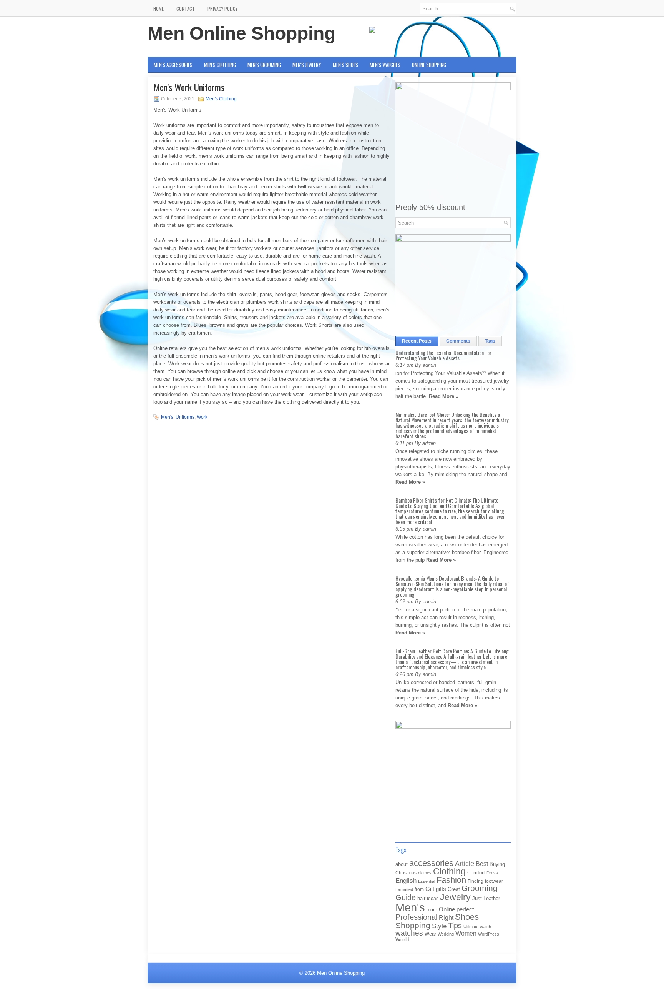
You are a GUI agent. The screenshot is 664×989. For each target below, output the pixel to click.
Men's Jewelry (306, 64)
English (406, 880)
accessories (431, 863)
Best (482, 863)
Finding (475, 881)
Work (202, 417)
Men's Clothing (220, 64)
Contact (185, 8)
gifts (441, 889)
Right (446, 917)
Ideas (432, 898)
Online (447, 909)
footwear (494, 881)
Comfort (476, 873)
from (419, 889)
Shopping (412, 925)
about (401, 864)
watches (409, 933)
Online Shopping (429, 64)
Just (477, 898)
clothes (425, 873)
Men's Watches (385, 64)
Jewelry (455, 897)
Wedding (446, 934)
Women (465, 933)
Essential (426, 881)
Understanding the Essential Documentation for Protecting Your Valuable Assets (443, 355)
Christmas (406, 872)
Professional (416, 917)
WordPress (488, 934)
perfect (465, 909)
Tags (490, 341)
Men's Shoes (345, 64)
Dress (492, 873)
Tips (455, 925)
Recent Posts (417, 341)
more (432, 909)
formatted (404, 889)
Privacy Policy (222, 8)
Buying (497, 864)
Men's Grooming (264, 64)
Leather (491, 898)
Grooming (479, 888)
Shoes (467, 917)
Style (439, 926)
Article (464, 863)
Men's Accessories (173, 64)
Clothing (449, 871)
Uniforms (185, 417)
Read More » (443, 396)
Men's (167, 417)
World (402, 939)
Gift (429, 889)
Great (454, 889)
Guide (405, 897)
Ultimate (470, 926)
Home (158, 8)
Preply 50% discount (430, 207)
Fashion (451, 880)
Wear (430, 934)
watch (485, 926)
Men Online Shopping (241, 33)
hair (421, 898)
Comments (458, 341)
